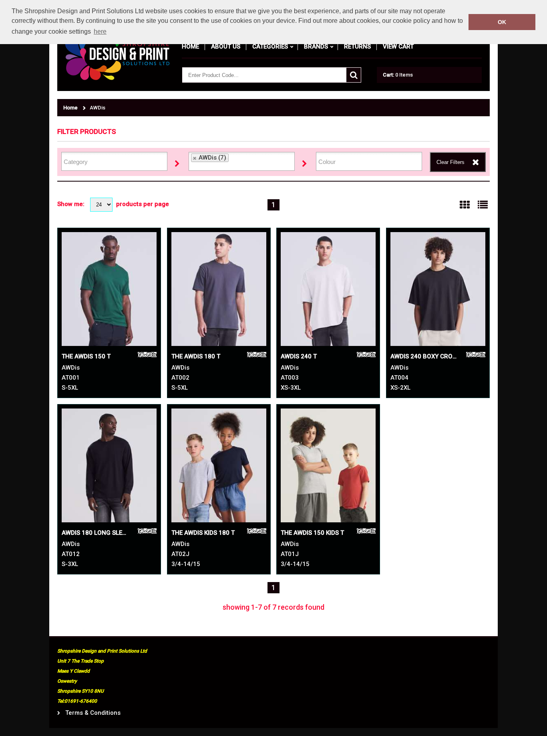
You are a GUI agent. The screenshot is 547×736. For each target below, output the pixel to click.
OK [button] (502, 22)
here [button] (100, 31)
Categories (270, 46)
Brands (316, 46)
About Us (225, 46)
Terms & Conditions (93, 713)
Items (398, 75)
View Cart (398, 46)
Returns (357, 46)
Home (190, 46)
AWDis (97, 107)
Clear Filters (450, 162)
